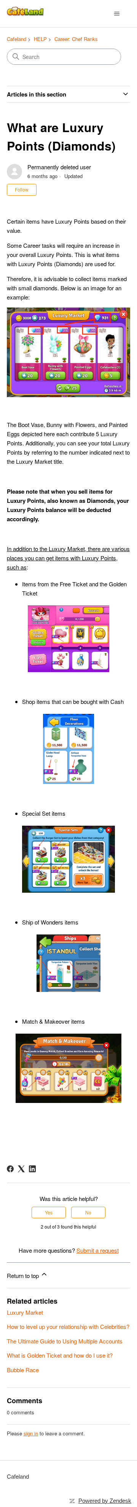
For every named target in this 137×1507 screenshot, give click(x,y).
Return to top (23, 1275)
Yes (49, 1212)
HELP (40, 39)
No (88, 1212)
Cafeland (16, 39)
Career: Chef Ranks (76, 39)
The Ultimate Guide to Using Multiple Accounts (65, 1341)
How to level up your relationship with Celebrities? (68, 1326)
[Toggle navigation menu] (116, 14)
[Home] (26, 14)
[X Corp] (21, 1168)
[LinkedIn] (32, 1168)
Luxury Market (25, 1312)
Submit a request (97, 1250)
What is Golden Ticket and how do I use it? (60, 1355)
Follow (22, 189)
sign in (31, 1433)
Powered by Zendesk (104, 1500)
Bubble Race (23, 1370)
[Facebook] (10, 1168)
